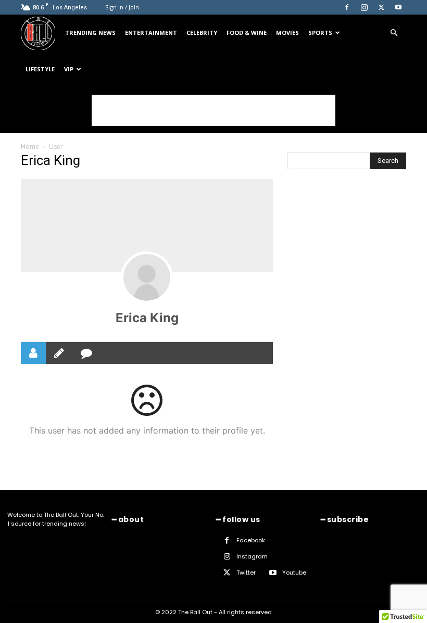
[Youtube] (398, 7)
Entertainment (151, 32)
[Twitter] (381, 7)
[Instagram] (364, 7)
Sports (320, 32)
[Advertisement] (213, 173)
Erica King (147, 317)
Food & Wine (247, 32)
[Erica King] (147, 277)
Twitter (246, 572)
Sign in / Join (122, 7)
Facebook (250, 540)
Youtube (294, 572)
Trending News (90, 32)
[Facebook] (347, 7)
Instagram (252, 556)
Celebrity (201, 32)
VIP (68, 69)
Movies (287, 32)
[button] (393, 33)
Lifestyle (40, 69)
